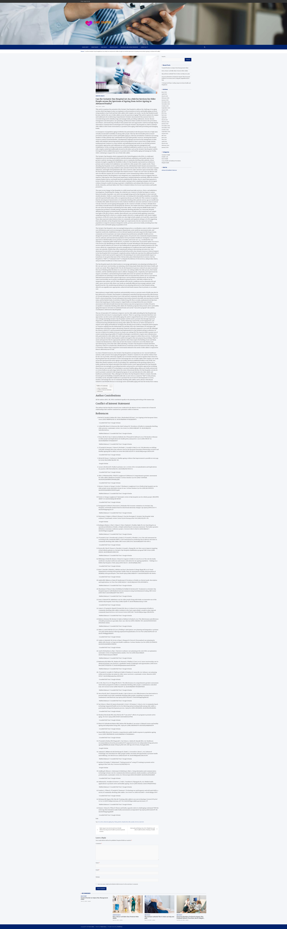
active (101, 822)
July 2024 (164, 135)
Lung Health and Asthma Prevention (129, 47)
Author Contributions (102, 388)
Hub (127, 822)
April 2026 (164, 94)
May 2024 (164, 139)
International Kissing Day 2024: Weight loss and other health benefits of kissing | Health (142, 828)
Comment (99, 843)
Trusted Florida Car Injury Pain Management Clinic (175, 68)
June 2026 (164, 92)
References (100, 391)
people (132, 822)
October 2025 (165, 106)
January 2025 (165, 123)
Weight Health (94, 47)
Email (97, 870)
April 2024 (164, 141)
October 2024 (165, 129)
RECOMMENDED (86, 893)
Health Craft (85, 47)
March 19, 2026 (148, 920)
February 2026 (165, 98)
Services (137, 822)
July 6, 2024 (98, 106)
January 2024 (165, 147)
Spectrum (141, 822)
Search (163, 56)
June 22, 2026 (84, 901)
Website (98, 877)
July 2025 (164, 112)
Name (98, 862)
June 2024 (164, 137)
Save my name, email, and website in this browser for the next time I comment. (118, 884)
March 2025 (165, 119)
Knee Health (104, 47)
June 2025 (164, 113)
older (129, 822)
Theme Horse (103, 926)
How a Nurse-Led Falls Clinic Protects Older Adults (175, 70)
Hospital (123, 822)
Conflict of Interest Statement (104, 389)
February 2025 (165, 121)
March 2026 (165, 96)
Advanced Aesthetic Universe (169, 170)
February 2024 (165, 145)
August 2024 (165, 133)
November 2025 (166, 104)
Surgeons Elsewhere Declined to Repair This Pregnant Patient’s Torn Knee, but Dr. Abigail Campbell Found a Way (176, 78)
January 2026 (165, 100)
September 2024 (166, 131)
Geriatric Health (114, 47)
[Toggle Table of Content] (110, 386)
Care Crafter (91, 926)
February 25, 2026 (181, 920)
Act (99, 822)
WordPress (119, 926)
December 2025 (166, 102)
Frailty (115, 822)
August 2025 (165, 110)
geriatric (119, 822)
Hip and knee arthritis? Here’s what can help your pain (176, 73)
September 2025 (166, 108)
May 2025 (164, 115)
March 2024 (165, 143)
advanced (106, 822)
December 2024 (166, 125)
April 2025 (164, 117)
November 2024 (166, 127)
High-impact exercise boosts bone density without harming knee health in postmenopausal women (112, 829)
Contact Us (143, 47)
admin (103, 106)
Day (113, 822)
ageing (110, 822)
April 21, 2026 (116, 920)
